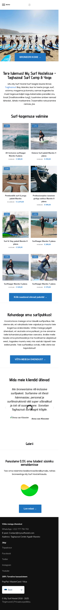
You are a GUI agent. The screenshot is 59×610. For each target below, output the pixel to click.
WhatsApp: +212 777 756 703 (15, 529)
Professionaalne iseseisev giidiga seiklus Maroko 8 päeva (44, 199)
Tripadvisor (7, 547)
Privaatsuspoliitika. (22, 602)
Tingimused (7, 602)
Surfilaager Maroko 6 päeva (15, 284)
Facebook (6, 553)
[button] (5, 407)
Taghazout (10, 87)
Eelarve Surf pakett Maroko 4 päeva (44, 154)
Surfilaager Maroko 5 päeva (43, 241)
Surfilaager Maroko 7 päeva (43, 284)
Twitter (5, 559)
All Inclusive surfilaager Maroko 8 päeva (15, 154)
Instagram (6, 565)
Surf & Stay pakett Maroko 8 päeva (15, 242)
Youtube (5, 571)
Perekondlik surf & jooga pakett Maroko (15, 197)
